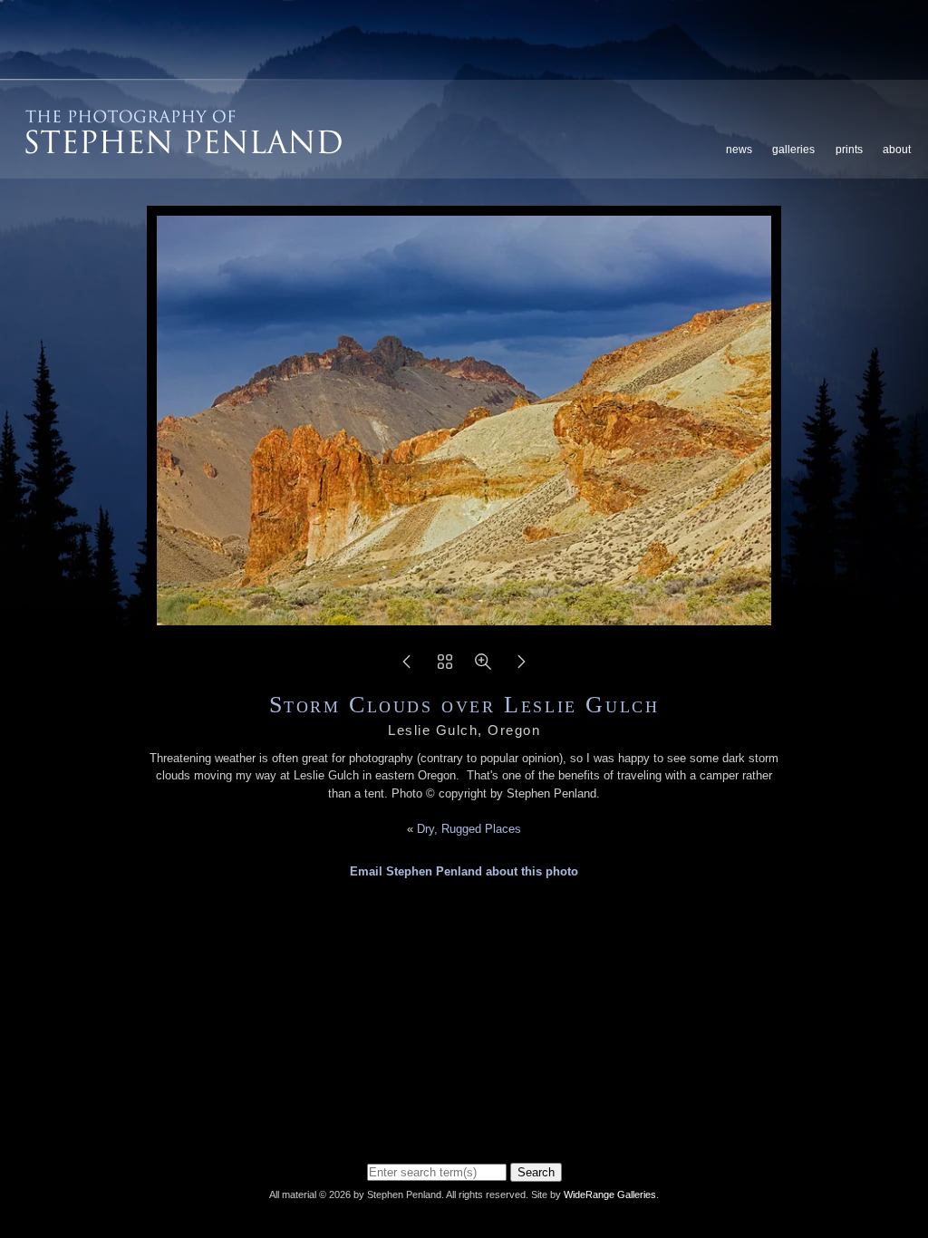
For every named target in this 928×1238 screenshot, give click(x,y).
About (897, 149)
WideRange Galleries (610, 1194)
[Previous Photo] (407, 667)
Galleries (793, 149)
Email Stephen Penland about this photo (464, 871)
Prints (849, 149)
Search (536, 1172)
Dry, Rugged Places (469, 829)
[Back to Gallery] (445, 667)
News (739, 149)
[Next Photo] (521, 667)
